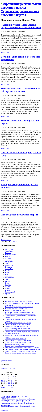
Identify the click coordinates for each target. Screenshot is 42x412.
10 (13, 379)
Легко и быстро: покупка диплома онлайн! (19, 307)
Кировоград (9, 265)
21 (6, 383)
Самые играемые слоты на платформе (17, 328)
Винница (8, 253)
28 (6, 385)
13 (4, 381)
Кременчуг (8, 267)
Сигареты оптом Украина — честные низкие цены (22, 330)
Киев (6, 263)
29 (9, 385)
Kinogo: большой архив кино (14, 344)
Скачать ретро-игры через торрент (19, 214)
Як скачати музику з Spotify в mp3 (16, 308)
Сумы (7, 283)
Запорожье (8, 260)
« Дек (3, 387)
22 (9, 383)
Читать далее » (6, 52)
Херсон (7, 290)
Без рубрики (9, 251)
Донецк (7, 256)
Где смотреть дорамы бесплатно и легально (19, 346)
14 (6, 381)
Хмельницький (10, 292)
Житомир (8, 258)
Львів (6, 274)
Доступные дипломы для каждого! (16, 310)
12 (2, 381)
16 (11, 381)
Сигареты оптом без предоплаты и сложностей (20, 351)
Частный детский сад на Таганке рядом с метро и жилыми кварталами (21, 26)
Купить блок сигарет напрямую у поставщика (20, 314)
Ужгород (8, 285)
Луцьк (7, 272)
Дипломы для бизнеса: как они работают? (19, 301)
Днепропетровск (10, 254)
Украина (7, 286)
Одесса (7, 279)
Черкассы (8, 293)
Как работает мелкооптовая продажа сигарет (19, 312)
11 (16, 379)
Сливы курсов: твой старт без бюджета (18, 342)
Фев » (12, 387)
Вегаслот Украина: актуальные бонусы (18, 323)
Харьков (7, 288)
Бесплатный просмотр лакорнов (15, 339)
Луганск (7, 270)
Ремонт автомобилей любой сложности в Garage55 (22, 347)
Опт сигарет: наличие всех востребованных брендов (22, 349)
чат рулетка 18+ (6, 410)
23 (11, 383)
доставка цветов (6, 360)
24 (13, 383)
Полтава (7, 281)
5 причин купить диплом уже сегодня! (17, 324)
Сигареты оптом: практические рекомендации (20, 353)
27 (4, 385)
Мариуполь (8, 276)
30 (11, 385)
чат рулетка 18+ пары (8, 368)
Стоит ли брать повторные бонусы (16, 326)
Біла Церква (9, 249)
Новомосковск (9, 278)
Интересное (9, 262)
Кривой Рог (9, 269)
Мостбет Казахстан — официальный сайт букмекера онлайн (20, 90)
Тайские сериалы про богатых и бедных (18, 340)
